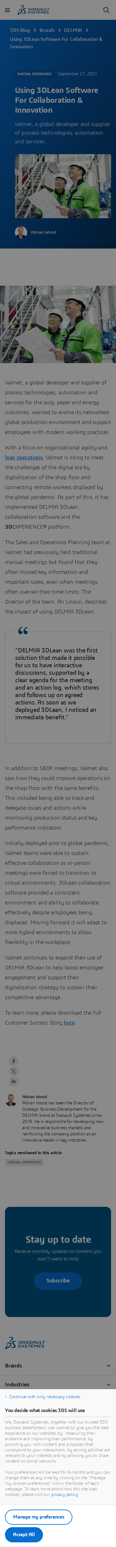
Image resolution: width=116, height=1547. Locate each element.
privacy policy (64, 1495)
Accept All (24, 1534)
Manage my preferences (38, 1516)
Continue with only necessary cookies (44, 1397)
